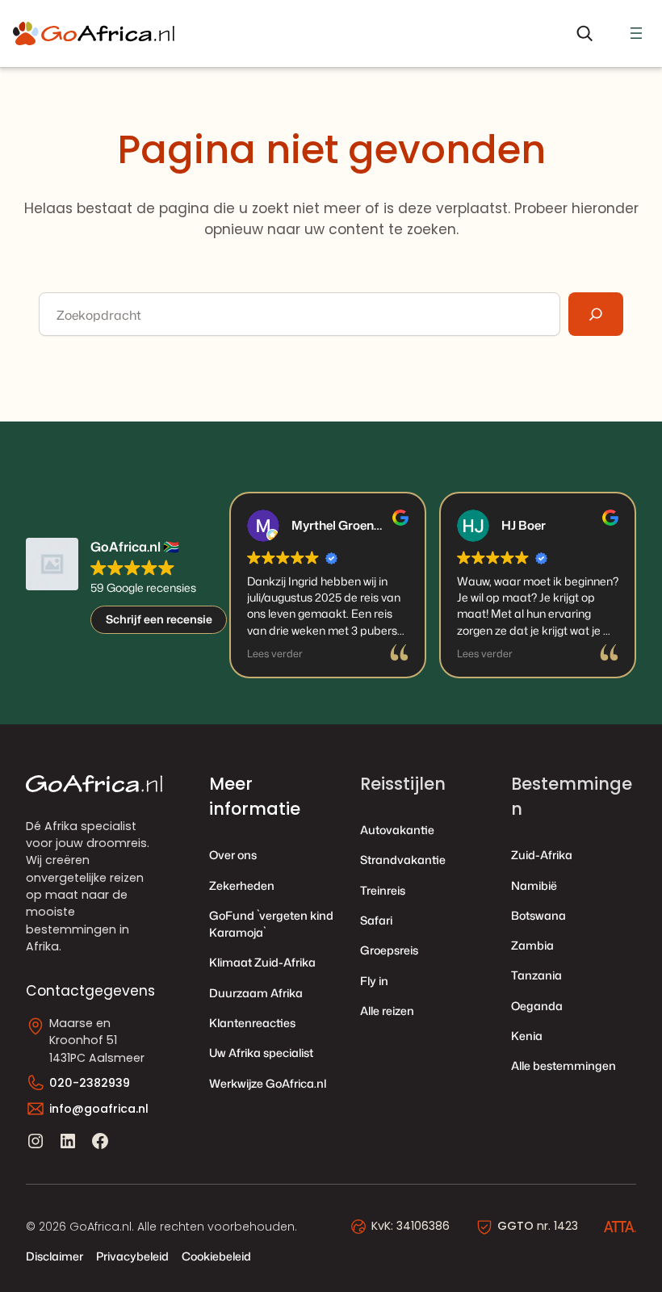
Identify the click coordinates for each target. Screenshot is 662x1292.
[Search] (595, 314)
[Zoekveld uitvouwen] (584, 33)
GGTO (515, 1226)
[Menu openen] (636, 33)
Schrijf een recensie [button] (159, 619)
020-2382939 (89, 1083)
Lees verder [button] (275, 654)
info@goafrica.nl (99, 1109)
